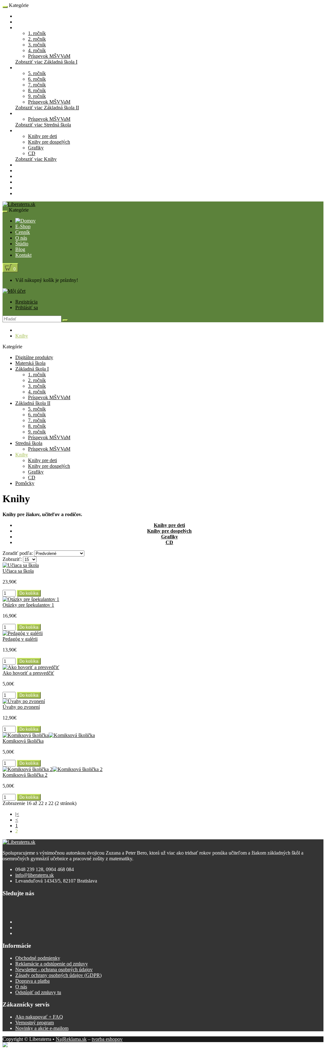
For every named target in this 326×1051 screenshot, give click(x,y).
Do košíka (28, 593)
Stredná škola (28, 113)
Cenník (22, 170)
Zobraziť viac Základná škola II (47, 107)
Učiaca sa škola (18, 571)
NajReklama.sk (71, 1039)
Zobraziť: (12, 559)
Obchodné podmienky (37, 958)
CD (31, 153)
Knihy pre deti (42, 136)
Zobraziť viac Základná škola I (46, 62)
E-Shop (23, 16)
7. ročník (37, 84)
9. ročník (37, 96)
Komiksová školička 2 (25, 775)
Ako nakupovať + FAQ (39, 1017)
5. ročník (37, 73)
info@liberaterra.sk (34, 875)
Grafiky (36, 147)
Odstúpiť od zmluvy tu (38, 992)
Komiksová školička (23, 741)
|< (17, 814)
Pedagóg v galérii (20, 639)
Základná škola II (32, 67)
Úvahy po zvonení (21, 707)
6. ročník (37, 79)
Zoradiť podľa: (18, 553)
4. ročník (37, 50)
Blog (20, 187)
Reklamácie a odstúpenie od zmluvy (51, 963)
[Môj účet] (14, 291)
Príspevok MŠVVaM (49, 56)
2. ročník (37, 39)
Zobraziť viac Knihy (36, 159)
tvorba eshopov (107, 1039)
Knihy (21, 130)
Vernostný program (34, 1022)
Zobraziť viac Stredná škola (43, 124)
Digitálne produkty (34, 357)
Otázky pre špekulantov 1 (28, 605)
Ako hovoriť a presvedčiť (28, 673)
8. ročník (37, 90)
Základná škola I (32, 27)
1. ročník (37, 33)
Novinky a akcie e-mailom (41, 1028)
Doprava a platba (32, 981)
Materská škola (30, 21)
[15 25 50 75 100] (30, 559)
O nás (21, 176)
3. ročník (37, 44)
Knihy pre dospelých (49, 142)
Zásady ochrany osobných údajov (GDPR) (58, 975)
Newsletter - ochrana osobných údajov (54, 969)
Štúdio (21, 182)
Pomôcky (24, 164)
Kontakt (23, 193)
